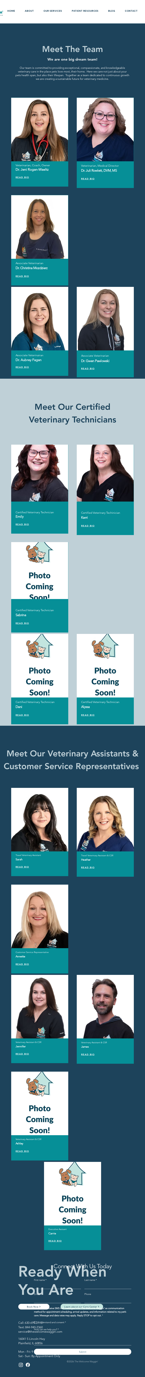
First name (40, 1280)
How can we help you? (46, 1329)
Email (37, 1294)
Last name (90, 1280)
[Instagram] (21, 1365)
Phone (87, 1294)
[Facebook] (28, 1365)
